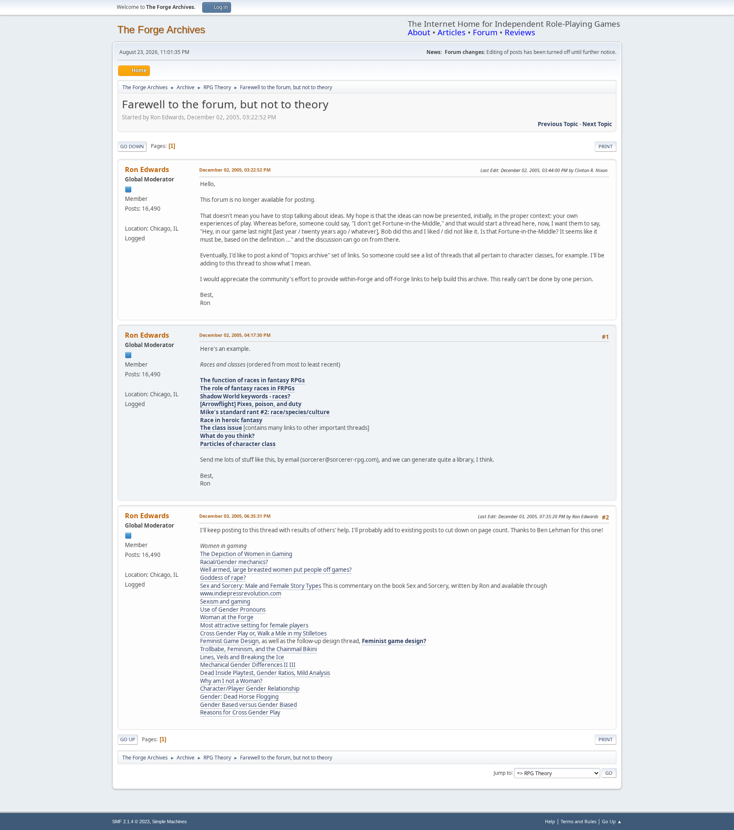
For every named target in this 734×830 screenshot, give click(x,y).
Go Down (132, 146)
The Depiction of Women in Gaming (246, 554)
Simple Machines (169, 821)
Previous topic (558, 124)
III (292, 665)
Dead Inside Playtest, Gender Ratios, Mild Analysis (265, 673)
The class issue (221, 428)
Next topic (597, 124)
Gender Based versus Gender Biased (248, 705)
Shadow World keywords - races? (245, 396)
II (286, 665)
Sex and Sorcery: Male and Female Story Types (260, 586)
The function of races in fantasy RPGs (252, 380)
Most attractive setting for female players (254, 625)
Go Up (127, 739)
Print (605, 146)
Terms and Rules (578, 821)
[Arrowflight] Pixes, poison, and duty (251, 404)
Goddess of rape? (223, 578)
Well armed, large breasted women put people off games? (276, 569)
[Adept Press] (128, 218)
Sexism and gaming (225, 601)
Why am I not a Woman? (231, 681)
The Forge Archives (161, 29)
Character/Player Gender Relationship (249, 688)
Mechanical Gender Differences (241, 665)
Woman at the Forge (227, 617)
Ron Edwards (147, 169)
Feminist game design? (394, 641)
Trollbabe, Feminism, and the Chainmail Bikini (258, 649)
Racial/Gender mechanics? (234, 562)
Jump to (502, 772)
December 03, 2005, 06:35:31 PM (235, 516)
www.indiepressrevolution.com (240, 593)
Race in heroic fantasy (231, 420)
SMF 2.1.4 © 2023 (131, 821)
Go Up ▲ (612, 821)
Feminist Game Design (229, 641)
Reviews (520, 32)
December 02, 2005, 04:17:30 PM (235, 335)
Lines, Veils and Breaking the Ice (242, 657)
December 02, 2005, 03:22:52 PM (235, 170)
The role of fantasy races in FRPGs (247, 388)
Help (550, 821)
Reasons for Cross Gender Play (240, 712)
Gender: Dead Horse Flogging (239, 696)
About (419, 32)
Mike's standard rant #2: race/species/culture (265, 412)
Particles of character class (238, 444)
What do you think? (227, 436)
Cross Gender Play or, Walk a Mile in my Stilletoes (263, 633)
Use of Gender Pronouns (232, 609)
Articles (452, 32)
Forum (485, 32)
